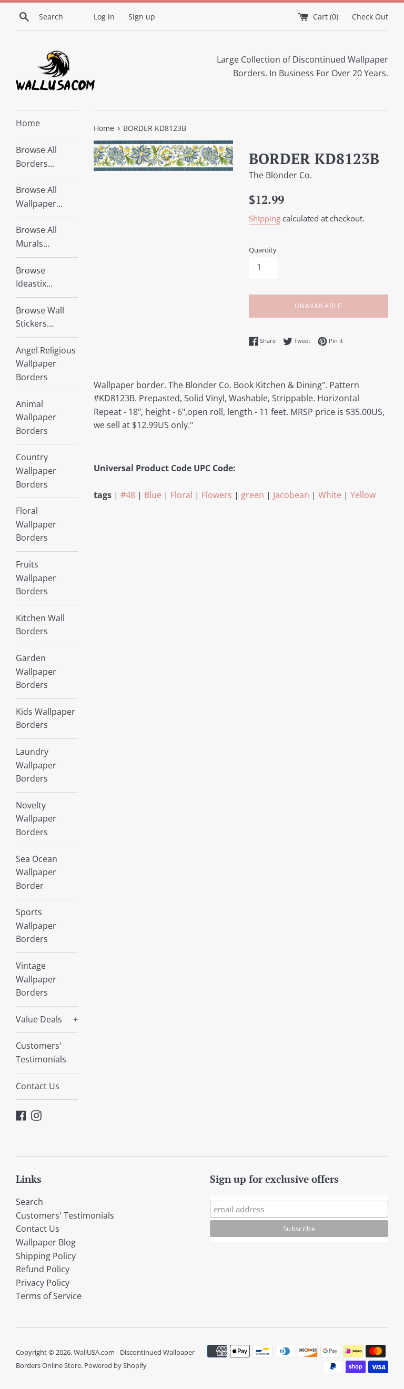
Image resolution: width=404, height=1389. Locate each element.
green (252, 495)
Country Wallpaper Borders (36, 470)
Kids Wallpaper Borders (45, 718)
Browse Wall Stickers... (40, 317)
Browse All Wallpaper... (39, 196)
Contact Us (37, 1086)
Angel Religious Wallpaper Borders (46, 363)
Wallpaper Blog (46, 1242)
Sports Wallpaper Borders (36, 925)
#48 (127, 495)
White (329, 495)
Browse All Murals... (36, 236)
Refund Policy (42, 1269)
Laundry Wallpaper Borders (36, 765)
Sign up (141, 17)
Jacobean (291, 495)
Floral (181, 495)
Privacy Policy (42, 1283)
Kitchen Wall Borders (40, 624)
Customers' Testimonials (41, 1052)
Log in (104, 17)
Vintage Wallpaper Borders (36, 979)
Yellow (363, 495)
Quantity (263, 250)
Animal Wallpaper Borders (36, 417)
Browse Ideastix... (34, 277)
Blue (152, 495)
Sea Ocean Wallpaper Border (36, 872)
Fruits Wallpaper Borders (36, 578)
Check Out (370, 17)
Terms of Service (49, 1296)
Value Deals (47, 1019)
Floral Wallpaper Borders (36, 524)
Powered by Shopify (115, 1365)
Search (29, 1202)
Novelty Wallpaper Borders (36, 818)
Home (28, 123)
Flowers (216, 495)
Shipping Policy (46, 1256)
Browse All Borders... (36, 156)
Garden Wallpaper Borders (36, 671)
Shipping (264, 218)
